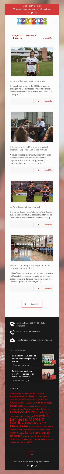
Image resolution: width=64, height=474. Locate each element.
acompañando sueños (19, 394)
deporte (48, 402)
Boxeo (32, 396)
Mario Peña (19, 426)
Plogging (31, 427)
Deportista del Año (16, 409)
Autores (18, 38)
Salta (28, 433)
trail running (42, 439)
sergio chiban (41, 436)
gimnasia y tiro (21, 416)
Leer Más (48, 101)
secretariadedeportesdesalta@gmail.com (33, 9)
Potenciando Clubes (18, 430)
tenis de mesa (31, 439)
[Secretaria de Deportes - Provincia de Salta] (32, 21)
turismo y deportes (18, 442)
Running (20, 433)
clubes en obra (30, 400)
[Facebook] (28, 13)
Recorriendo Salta (42, 430)
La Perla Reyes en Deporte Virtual (25, 207)
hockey (38, 415)
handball (30, 416)
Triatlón (50, 439)
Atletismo (15, 396)
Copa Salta (27, 403)
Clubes (21, 399)
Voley (29, 442)
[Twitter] (32, 13)
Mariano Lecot (36, 423)
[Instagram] (36, 13)
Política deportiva (44, 426)
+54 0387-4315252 (33, 6)
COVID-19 (38, 402)
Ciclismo (13, 400)
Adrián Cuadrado (38, 393)
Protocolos (31, 430)
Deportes (16, 406)
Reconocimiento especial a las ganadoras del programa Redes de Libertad (30, 267)
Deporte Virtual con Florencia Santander (28, 81)
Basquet (24, 396)
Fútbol (38, 412)
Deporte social (28, 406)
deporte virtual (41, 406)
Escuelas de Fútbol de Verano (36, 409)
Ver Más (48, 38)
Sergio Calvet (28, 436)
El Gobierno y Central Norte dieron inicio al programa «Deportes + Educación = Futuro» (29, 148)
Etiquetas (30, 35)
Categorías (17, 35)
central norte (41, 397)
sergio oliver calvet (18, 439)
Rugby (13, 433)
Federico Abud (22, 412)
